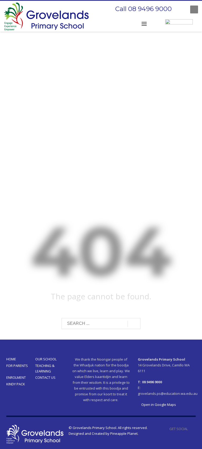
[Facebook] (181, 9)
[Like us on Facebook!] (192, 429)
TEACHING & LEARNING (44, 368)
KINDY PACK (15, 384)
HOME (11, 359)
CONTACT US (45, 377)
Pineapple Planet (124, 433)
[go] (134, 323)
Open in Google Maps (158, 404)
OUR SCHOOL (46, 359)
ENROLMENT (16, 377)
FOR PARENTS (17, 365)
